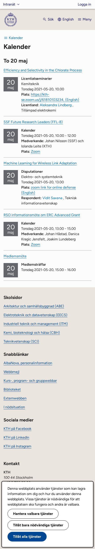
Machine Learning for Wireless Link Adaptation (40, 163)
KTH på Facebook (17, 429)
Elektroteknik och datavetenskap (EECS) (35, 315)
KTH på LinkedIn (16, 437)
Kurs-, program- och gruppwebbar (30, 380)
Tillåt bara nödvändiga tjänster (38, 525)
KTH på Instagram (17, 446)
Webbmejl (11, 372)
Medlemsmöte (15, 256)
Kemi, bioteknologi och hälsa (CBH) (32, 332)
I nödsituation (14, 407)
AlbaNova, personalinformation (28, 363)
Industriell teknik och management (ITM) (36, 324)
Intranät (9, 4)
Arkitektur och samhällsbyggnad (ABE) (34, 306)
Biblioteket (12, 389)
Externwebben (15, 398)
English (68, 19)
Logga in (84, 4)
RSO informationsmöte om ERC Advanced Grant (42, 215)
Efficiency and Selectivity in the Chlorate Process (43, 70)
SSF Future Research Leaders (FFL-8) (33, 122)
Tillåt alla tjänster (27, 536)
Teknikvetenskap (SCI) (21, 341)
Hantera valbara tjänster (33, 514)
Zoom (35, 151)
